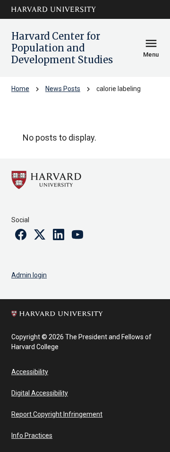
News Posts (62, 88)
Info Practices (31, 435)
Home (20, 88)
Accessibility (29, 372)
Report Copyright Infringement (56, 414)
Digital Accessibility (39, 393)
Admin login (29, 275)
